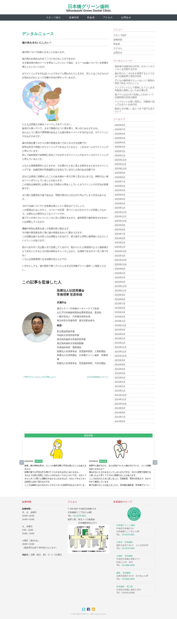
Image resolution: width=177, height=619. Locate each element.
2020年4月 (120, 273)
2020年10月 (121, 264)
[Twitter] (84, 609)
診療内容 (74, 17)
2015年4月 (120, 378)
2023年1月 (120, 247)
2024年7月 (120, 234)
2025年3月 (120, 199)
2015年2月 (120, 386)
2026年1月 (120, 155)
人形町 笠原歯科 (124, 556)
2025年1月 (120, 208)
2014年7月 (120, 417)
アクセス (108, 17)
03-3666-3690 (128, 565)
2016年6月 (120, 330)
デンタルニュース (38, 34)
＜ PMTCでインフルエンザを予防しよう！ (39, 377)
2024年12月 (121, 212)
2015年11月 (120, 351)
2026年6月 (120, 134)
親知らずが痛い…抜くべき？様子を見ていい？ (135, 110)
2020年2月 (120, 282)
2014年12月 (121, 395)
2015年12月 (121, 347)
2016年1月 (120, 343)
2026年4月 (120, 142)
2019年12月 (121, 286)
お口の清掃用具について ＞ (98, 377)
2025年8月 (120, 177)
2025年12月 (121, 160)
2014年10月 (121, 404)
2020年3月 (120, 277)
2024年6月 (120, 238)
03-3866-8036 (128, 579)
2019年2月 (120, 317)
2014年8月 (120, 412)
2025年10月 (121, 168)
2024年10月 (121, 221)
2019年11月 (120, 290)
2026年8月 (120, 125)
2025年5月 (120, 190)
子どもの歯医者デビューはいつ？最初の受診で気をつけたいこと (135, 81)
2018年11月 (120, 325)
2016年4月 (120, 334)
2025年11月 (120, 164)
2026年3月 (120, 147)
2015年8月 (120, 364)
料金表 (91, 17)
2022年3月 (120, 256)
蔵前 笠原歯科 (123, 573)
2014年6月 (120, 421)
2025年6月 (120, 186)
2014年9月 (120, 408)
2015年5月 (120, 373)
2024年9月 (120, 225)
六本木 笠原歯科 (124, 542)
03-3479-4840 (128, 548)
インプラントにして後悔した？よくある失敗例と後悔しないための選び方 (135, 88)
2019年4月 (120, 312)
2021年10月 (121, 260)
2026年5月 (120, 138)
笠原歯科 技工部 (124, 586)
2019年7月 (120, 303)
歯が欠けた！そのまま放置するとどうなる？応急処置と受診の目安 (135, 74)
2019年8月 (120, 299)
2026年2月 (120, 151)
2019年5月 (120, 308)
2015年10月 (121, 356)
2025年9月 (120, 173)
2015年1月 (120, 391)
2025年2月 (120, 203)
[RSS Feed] (93, 609)
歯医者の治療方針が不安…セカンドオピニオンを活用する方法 (135, 67)
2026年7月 (120, 129)
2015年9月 (120, 360)
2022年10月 (121, 251)
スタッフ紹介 (53, 17)
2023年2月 (120, 242)
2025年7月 (120, 181)
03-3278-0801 (80, 516)
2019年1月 (120, 321)
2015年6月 (120, 369)
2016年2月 (120, 338)
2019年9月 (120, 295)
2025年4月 (120, 195)
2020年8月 (120, 269)
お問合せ (126, 17)
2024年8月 (120, 229)
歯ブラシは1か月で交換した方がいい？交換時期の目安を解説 (134, 95)
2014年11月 (120, 399)
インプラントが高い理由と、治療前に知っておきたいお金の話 (135, 103)
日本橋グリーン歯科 (88, 6)
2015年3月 (120, 382)
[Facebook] (89, 609)
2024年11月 (120, 216)
